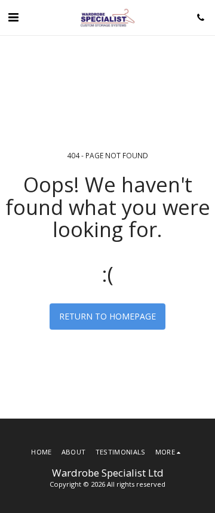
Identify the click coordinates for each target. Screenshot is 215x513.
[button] (13, 17)
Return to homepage (107, 316)
